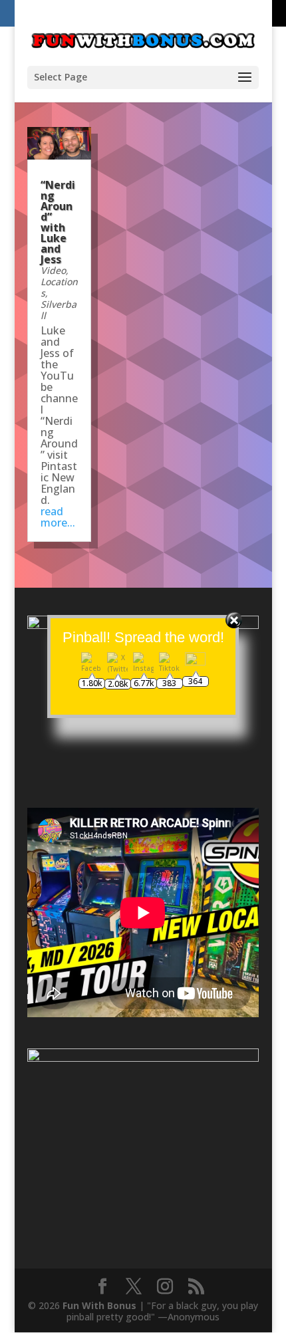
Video (53, 270)
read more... (58, 517)
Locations (59, 287)
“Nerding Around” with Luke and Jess (58, 222)
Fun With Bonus (99, 1305)
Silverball (58, 310)
